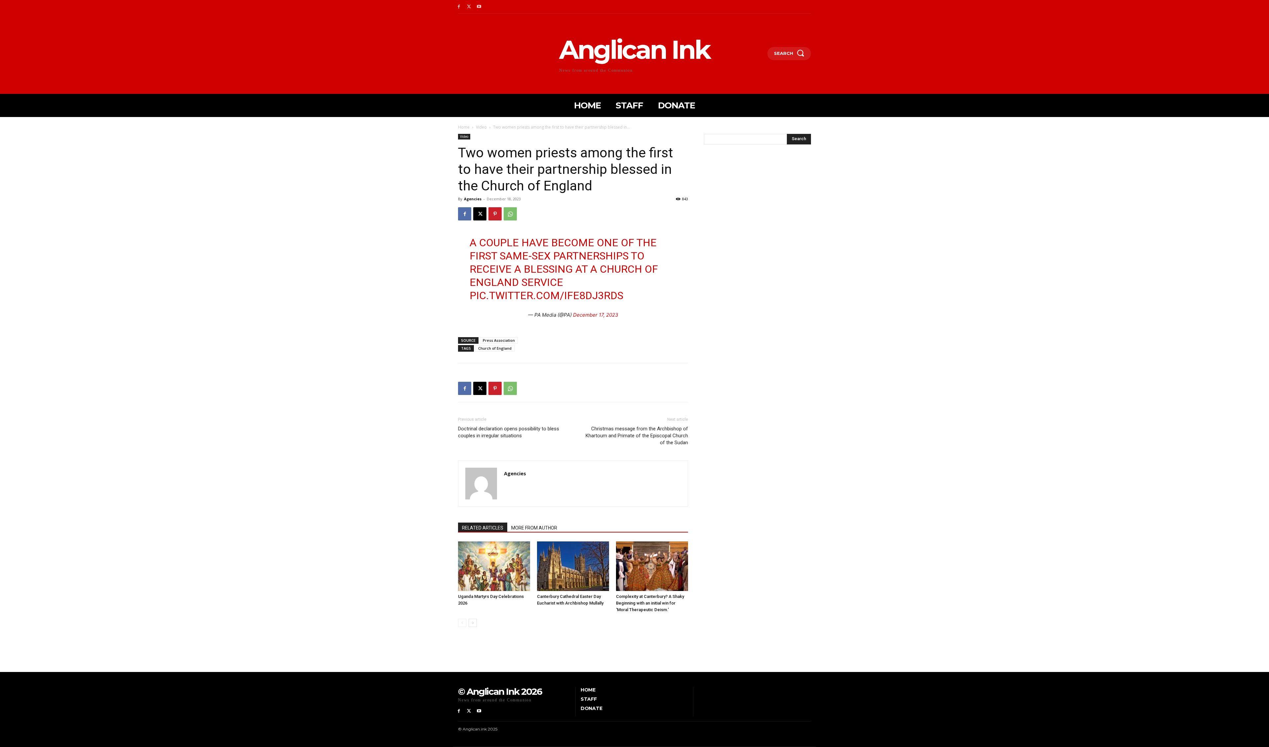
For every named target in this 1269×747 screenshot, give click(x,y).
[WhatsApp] (510, 213)
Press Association (499, 340)
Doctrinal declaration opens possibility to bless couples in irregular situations (508, 432)
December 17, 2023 (595, 315)
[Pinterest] (495, 213)
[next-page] (473, 623)
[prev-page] (462, 623)
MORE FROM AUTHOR (534, 528)
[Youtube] (479, 6)
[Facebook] (458, 6)
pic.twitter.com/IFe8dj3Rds (546, 295)
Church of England (495, 348)
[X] (469, 6)
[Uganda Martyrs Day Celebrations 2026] (494, 566)
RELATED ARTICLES (482, 528)
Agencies (472, 198)
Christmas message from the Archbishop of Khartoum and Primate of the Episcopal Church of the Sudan (637, 436)
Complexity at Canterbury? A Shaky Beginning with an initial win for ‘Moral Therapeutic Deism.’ (650, 603)
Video (481, 127)
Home (464, 127)
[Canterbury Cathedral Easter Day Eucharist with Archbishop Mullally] (573, 566)
